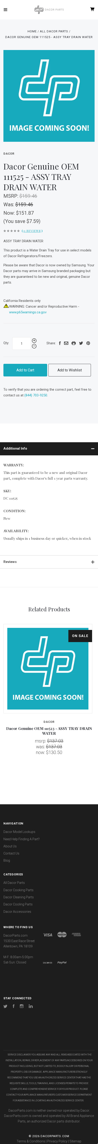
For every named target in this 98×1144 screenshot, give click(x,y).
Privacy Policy (57, 1141)
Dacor (8, 153)
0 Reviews (32, 231)
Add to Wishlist (69, 370)
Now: (9, 213)
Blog (6, 860)
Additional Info (15, 448)
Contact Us (11, 853)
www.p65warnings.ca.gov (27, 312)
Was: (9, 204)
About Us (10, 846)
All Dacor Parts (14, 883)
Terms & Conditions (31, 1141)
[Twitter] (5, 1007)
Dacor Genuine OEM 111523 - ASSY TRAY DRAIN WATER (49, 731)
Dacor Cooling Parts (18, 904)
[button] (49, 1036)
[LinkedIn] (31, 1007)
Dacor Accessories (17, 911)
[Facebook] (14, 1007)
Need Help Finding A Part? (21, 839)
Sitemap (75, 1141)
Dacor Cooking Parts (18, 890)
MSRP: (11, 196)
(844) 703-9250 (35, 395)
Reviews (10, 562)
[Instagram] (21, 1007)
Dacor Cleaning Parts (18, 897)
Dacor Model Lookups (19, 832)
